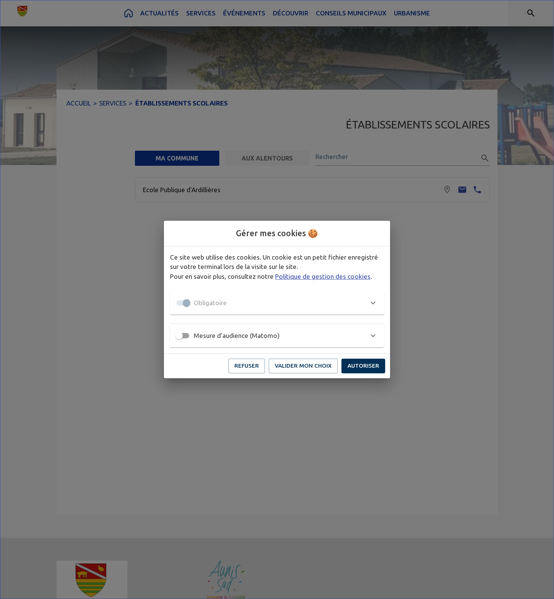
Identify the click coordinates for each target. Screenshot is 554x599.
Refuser (246, 365)
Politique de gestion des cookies (322, 276)
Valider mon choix (303, 365)
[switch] (179, 336)
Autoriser (363, 365)
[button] (277, 303)
